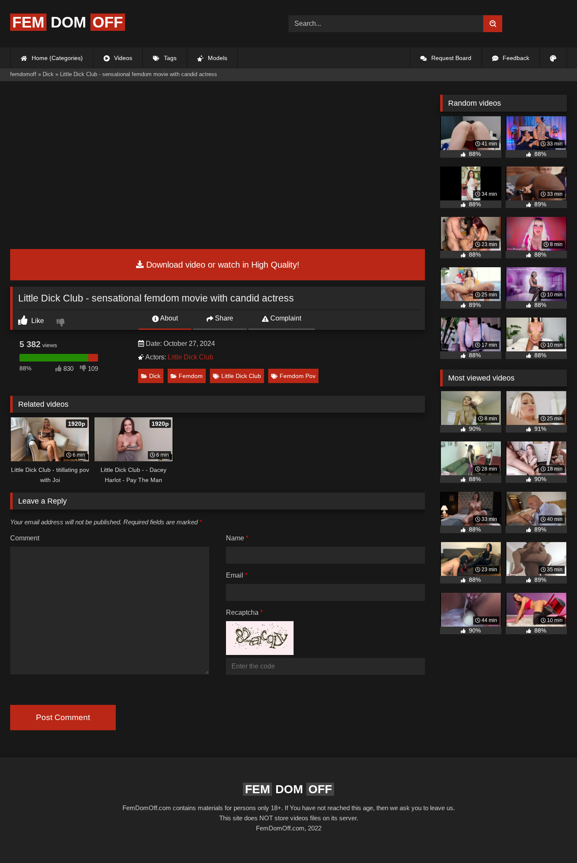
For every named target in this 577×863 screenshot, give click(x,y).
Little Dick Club (190, 357)
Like (37, 320)
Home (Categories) (56, 58)
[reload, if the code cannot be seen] (260, 652)
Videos (122, 58)
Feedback (515, 58)
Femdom (191, 376)
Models (216, 58)
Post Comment (63, 717)
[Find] (492, 23)
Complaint (285, 318)
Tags (169, 58)
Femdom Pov (298, 376)
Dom (67, 22)
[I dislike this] (62, 323)
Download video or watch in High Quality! (221, 264)
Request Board (450, 58)
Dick (155, 376)
